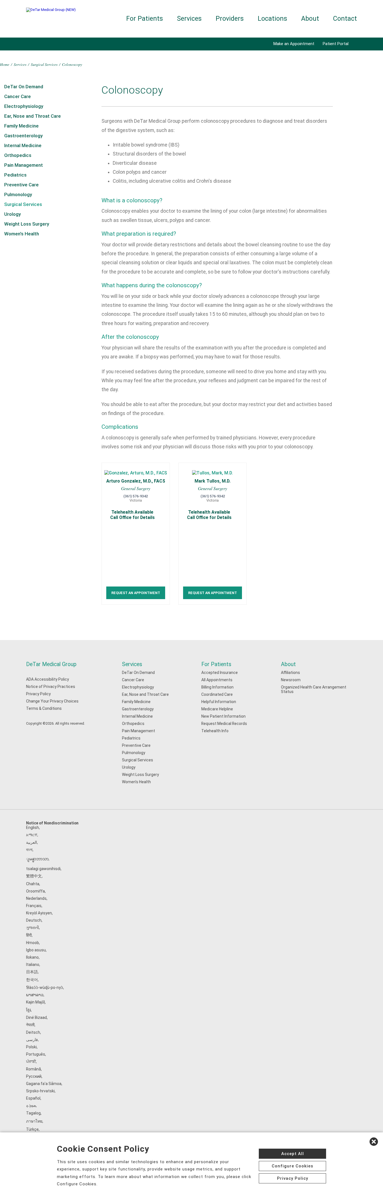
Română (33, 1069)
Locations (272, 18)
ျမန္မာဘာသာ (37, 859)
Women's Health (21, 234)
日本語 (32, 972)
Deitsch (33, 1032)
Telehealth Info (215, 731)
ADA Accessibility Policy (47, 679)
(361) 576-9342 (135, 496)
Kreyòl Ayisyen (39, 913)
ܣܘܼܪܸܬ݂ (31, 1105)
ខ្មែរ (28, 1010)
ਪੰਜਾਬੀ (31, 1061)
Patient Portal (336, 43)
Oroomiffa (35, 891)
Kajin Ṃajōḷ (35, 1002)
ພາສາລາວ (34, 995)
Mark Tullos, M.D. (212, 481)
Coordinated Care (217, 694)
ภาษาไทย (34, 1121)
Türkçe (32, 1129)
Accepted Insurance (219, 672)
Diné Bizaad (36, 1017)
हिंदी (29, 935)
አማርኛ (31, 835)
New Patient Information (223, 716)
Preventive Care (21, 184)
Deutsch (33, 920)
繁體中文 (34, 876)
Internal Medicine (22, 145)
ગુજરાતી (32, 927)
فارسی (32, 1039)
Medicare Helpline (217, 709)
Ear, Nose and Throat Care (32, 116)
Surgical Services (44, 64)
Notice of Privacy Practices (50, 686)
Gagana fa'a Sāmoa (43, 1083)
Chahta (32, 884)
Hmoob (32, 942)
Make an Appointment (293, 43)
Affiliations (290, 672)
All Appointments (216, 680)
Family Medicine (21, 126)
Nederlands (36, 898)
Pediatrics (15, 175)
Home (4, 64)
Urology (12, 214)
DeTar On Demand (23, 86)
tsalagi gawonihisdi (43, 868)
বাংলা (29, 849)
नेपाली (30, 1025)
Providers (230, 18)
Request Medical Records (224, 723)
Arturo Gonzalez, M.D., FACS (135, 481)
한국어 (32, 979)
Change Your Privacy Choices (52, 701)
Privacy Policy (38, 694)
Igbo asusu (36, 950)
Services (189, 18)
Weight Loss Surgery (26, 224)
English (32, 827)
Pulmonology (18, 194)
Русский (33, 1076)
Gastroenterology (23, 135)
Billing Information (217, 687)
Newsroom (291, 680)
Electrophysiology (23, 106)
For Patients (144, 18)
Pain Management (23, 165)
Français (33, 905)
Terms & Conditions (44, 708)
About (310, 18)
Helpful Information (218, 701)
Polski (31, 1047)
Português (35, 1054)
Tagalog (33, 1113)
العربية (31, 842)
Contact (345, 18)
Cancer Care (17, 96)
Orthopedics (17, 155)
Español (33, 1098)
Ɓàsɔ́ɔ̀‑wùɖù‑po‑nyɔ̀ (44, 987)
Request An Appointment (135, 593)
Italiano (32, 964)
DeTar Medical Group (51, 664)
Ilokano (32, 957)
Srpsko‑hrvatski (40, 1091)
